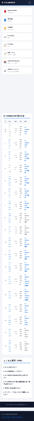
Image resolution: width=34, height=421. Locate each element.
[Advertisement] (17, 94)
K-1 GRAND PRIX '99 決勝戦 (27, 205)
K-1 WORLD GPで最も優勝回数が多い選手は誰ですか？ (17, 383)
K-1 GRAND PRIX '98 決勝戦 (27, 193)
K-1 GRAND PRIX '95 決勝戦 (27, 156)
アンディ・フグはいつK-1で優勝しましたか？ (16, 393)
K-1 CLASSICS (8, 3)
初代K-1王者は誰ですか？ (13, 388)
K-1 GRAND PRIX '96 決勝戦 (27, 168)
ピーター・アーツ (10, 144)
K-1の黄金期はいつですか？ (13, 371)
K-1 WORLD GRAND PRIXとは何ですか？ (16, 376)
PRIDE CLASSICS (17, 417)
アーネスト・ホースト (10, 181)
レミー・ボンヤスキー (10, 255)
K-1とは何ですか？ (11, 367)
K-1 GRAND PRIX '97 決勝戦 (27, 181)
